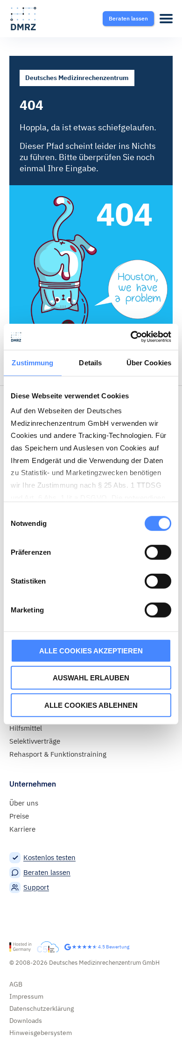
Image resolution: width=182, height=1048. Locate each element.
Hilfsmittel (25, 728)
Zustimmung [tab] (32, 362)
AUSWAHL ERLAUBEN (91, 678)
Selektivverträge (34, 741)
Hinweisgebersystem (40, 1032)
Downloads (25, 1020)
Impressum (26, 996)
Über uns (23, 803)
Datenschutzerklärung (41, 1008)
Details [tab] (90, 362)
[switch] (158, 551)
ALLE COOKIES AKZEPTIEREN (91, 650)
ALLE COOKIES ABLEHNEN (91, 705)
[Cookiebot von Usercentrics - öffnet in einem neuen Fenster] (131, 337)
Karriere (22, 829)
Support (36, 887)
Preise (19, 816)
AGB (15, 984)
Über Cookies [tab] (148, 362)
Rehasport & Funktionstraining (57, 754)
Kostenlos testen (49, 857)
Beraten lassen (46, 872)
